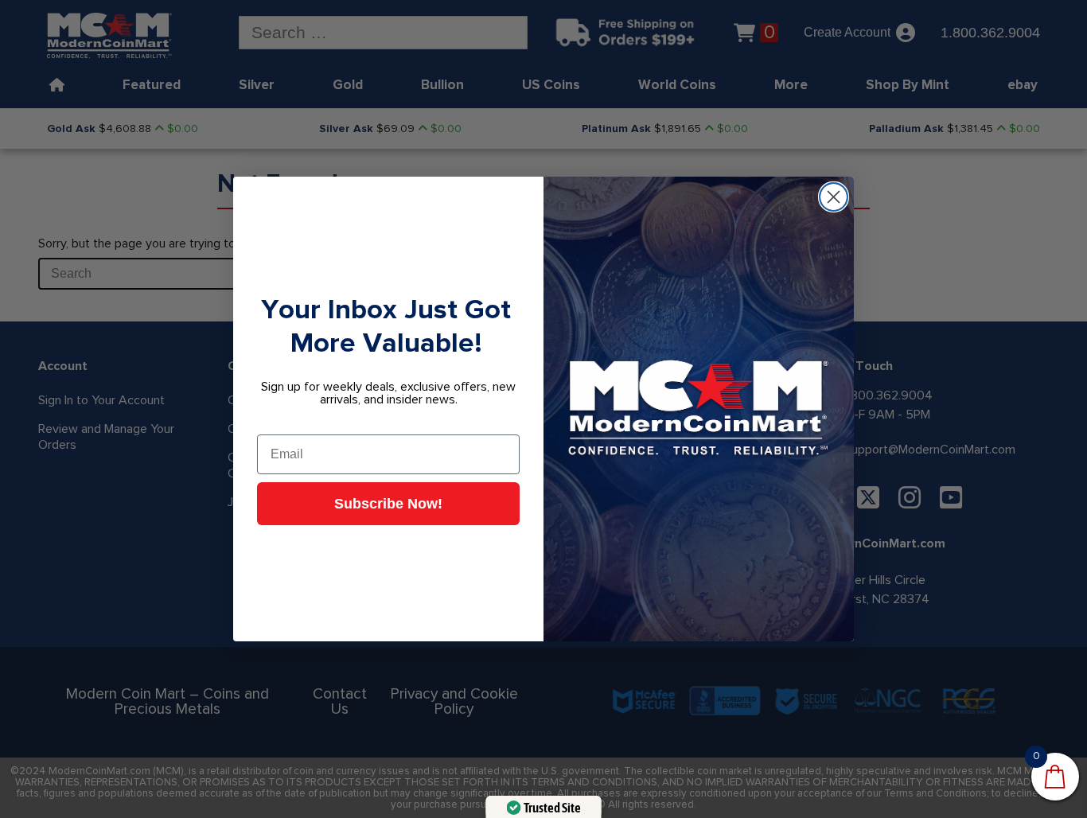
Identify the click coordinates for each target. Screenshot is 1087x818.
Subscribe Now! (388, 504)
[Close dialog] (833, 197)
